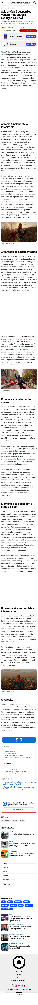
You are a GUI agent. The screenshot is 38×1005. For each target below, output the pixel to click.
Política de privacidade (19, 981)
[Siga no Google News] (22, 985)
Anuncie (19, 971)
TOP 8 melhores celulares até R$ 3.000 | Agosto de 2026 (20, 928)
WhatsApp (5, 905)
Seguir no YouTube (29, 30)
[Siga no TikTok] (25, 985)
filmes (25, 349)
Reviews (22, 821)
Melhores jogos (9, 880)
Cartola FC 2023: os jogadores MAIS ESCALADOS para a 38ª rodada (21, 854)
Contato (19, 977)
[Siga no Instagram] (16, 985)
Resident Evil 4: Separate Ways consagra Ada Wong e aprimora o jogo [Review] (18, 788)
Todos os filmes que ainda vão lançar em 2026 (19, 947)
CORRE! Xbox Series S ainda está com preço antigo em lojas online (22, 845)
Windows (13, 905)
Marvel (3, 52)
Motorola (18, 902)
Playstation (7, 867)
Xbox (5, 871)
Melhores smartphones (16, 924)
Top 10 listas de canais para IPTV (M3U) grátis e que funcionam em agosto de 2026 (20, 919)
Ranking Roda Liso (7, 909)
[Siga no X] (13, 985)
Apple (3, 902)
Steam (5, 876)
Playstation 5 (6, 821)
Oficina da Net (5, 8)
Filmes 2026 (29, 905)
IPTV (10, 914)
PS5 (16, 451)
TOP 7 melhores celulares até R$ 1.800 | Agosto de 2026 (20, 937)
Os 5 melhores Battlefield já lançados (21, 834)
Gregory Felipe (8, 27)
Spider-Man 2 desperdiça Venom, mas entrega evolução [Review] (16, 14)
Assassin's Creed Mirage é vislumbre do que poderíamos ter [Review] (19, 783)
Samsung (26, 902)
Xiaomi (21, 905)
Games (13, 8)
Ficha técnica (31, 36)
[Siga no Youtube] (19, 985)
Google (10, 902)
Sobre (19, 974)
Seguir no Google (10, 30)
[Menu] (3, 2)
